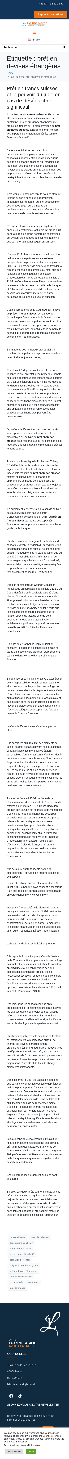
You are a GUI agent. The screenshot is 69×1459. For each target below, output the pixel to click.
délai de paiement (40, 1237)
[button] (34, 14)
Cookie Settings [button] (14, 1451)
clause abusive (17, 1237)
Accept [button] (31, 1451)
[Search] (64, 47)
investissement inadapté (22, 1254)
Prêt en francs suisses (21, 1276)
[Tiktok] (20, 1396)
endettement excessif (20, 1248)
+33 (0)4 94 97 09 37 (51, 3)
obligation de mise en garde (24, 1265)
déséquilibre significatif (21, 1243)
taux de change (17, 1288)
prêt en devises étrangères (23, 1271)
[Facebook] (11, 1396)
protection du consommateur (24, 1282)
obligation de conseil (20, 1259)
